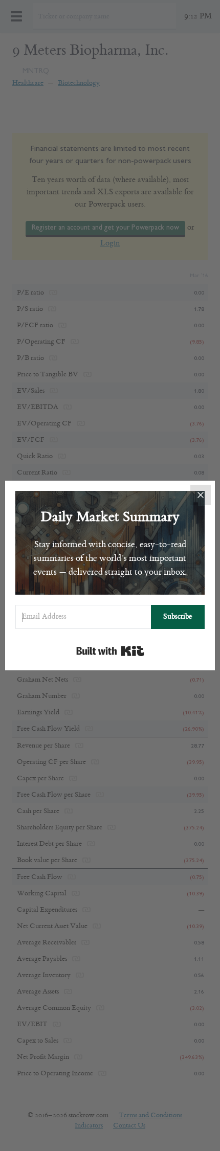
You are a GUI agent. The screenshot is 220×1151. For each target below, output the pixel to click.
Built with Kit (110, 651)
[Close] (200, 495)
